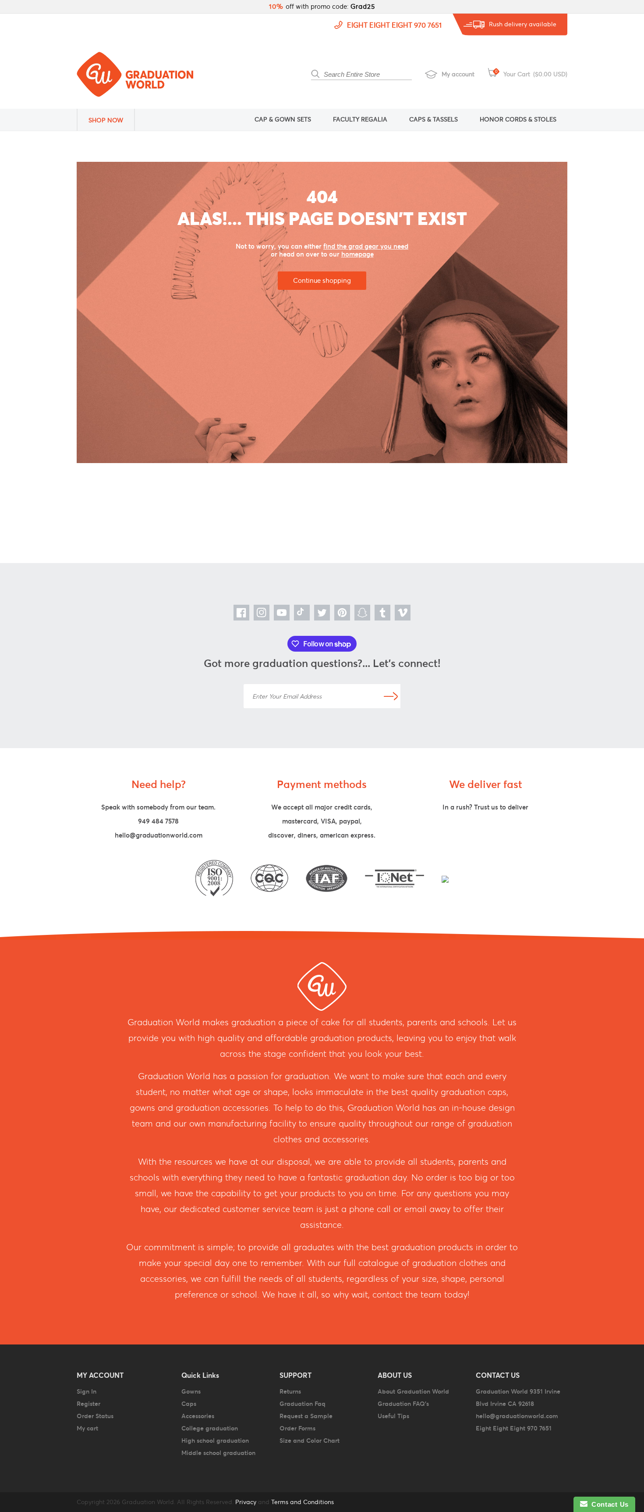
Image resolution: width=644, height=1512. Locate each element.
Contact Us (608, 1504)
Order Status (95, 1416)
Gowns (191, 1391)
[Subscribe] (390, 696)
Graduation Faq (303, 1404)
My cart (87, 1428)
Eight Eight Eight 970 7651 (394, 25)
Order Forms (297, 1428)
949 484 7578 (158, 821)
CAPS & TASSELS (433, 119)
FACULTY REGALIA (360, 119)
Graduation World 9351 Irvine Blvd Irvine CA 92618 (518, 1397)
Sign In (86, 1391)
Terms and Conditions (302, 1502)
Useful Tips (393, 1416)
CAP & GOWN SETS (283, 119)
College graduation (209, 1428)
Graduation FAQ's (403, 1404)
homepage (357, 254)
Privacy (245, 1502)
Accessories (197, 1416)
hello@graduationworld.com (158, 835)
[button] (112, 120)
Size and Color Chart (310, 1440)
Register (88, 1404)
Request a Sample (306, 1416)
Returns (290, 1391)
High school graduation (215, 1440)
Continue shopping (322, 280)
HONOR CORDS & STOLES (518, 119)
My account (458, 74)
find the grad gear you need (365, 246)
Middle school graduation (218, 1453)
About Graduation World (413, 1391)
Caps (188, 1404)
